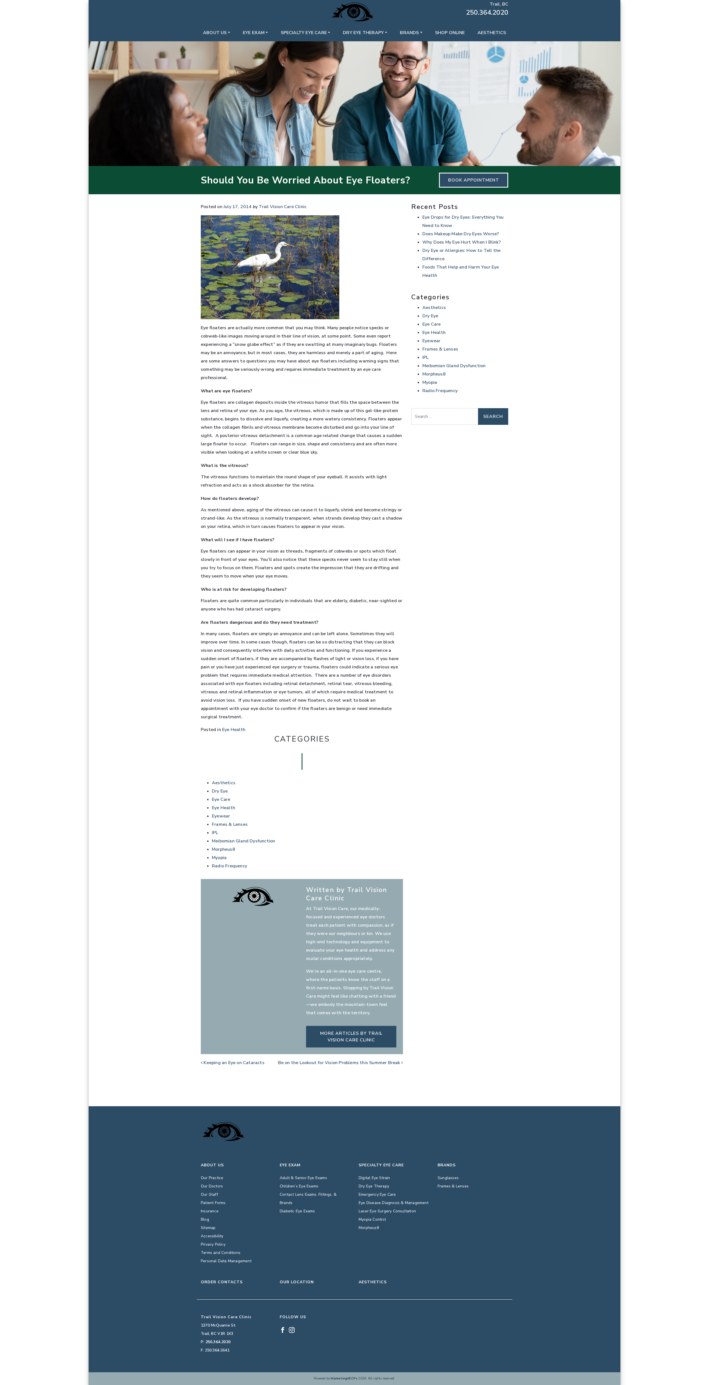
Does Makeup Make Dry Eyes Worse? (460, 234)
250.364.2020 (487, 12)
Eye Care (221, 799)
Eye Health (233, 730)
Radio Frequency (229, 866)
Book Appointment (473, 180)
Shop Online (450, 33)
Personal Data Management (226, 1261)
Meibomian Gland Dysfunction (243, 841)
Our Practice (212, 1177)
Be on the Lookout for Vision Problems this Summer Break (339, 1063)
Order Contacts (222, 1282)
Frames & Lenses (230, 824)
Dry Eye (220, 791)
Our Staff (209, 1194)
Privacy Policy (213, 1244)
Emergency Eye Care (377, 1194)
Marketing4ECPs (344, 1378)
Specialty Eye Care (304, 33)
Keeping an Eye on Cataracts (233, 1063)
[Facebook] (203, 4)
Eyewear (221, 816)
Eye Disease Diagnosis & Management (393, 1202)
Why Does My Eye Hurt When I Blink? (461, 242)
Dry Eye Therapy (363, 33)
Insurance (210, 1211)
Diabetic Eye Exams (297, 1211)
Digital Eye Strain (374, 1177)
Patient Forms (213, 1202)
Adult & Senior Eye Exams (303, 1177)
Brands (409, 33)
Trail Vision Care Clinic (283, 207)
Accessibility (212, 1236)
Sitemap (208, 1227)
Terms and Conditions (220, 1252)
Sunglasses (448, 1177)
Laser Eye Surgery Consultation (387, 1211)
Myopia (219, 858)
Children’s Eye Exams (299, 1186)
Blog (205, 1219)
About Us (215, 33)
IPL (215, 833)
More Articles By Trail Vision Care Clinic (351, 1036)
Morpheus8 (223, 849)
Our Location (297, 1282)
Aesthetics (491, 33)
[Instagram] (211, 4)
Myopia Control (372, 1219)
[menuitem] (216, 32)
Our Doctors (212, 1186)
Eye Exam (254, 33)
